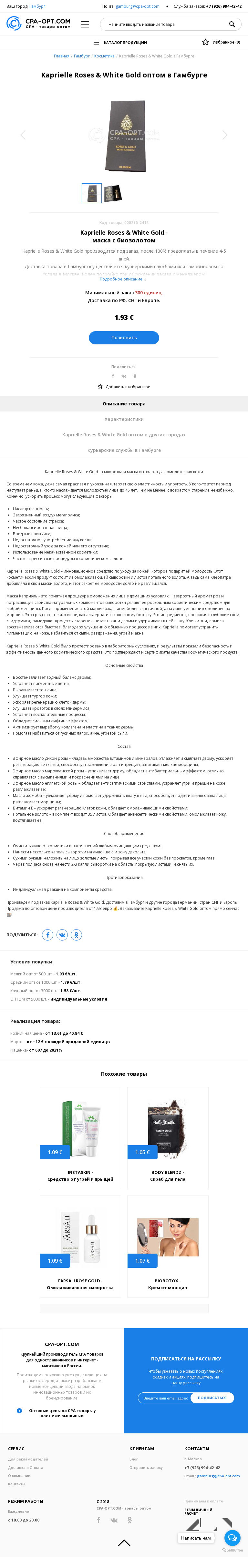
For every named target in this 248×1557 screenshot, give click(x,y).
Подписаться (212, 1397)
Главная (61, 56)
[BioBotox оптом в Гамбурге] (168, 1237)
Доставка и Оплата (25, 1467)
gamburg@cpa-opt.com (138, 6)
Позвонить (124, 337)
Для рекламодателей (28, 1459)
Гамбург (37, 6)
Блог (133, 1459)
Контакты (16, 1483)
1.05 (142, 1152)
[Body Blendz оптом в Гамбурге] (168, 1128)
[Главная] (38, 24)
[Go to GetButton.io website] (232, 1550)
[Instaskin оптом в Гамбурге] (80, 1128)
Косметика (104, 56)
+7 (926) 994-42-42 (224, 6)
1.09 (55, 1152)
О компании (19, 1475)
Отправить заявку (146, 1467)
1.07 (142, 1260)
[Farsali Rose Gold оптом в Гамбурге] (80, 1237)
